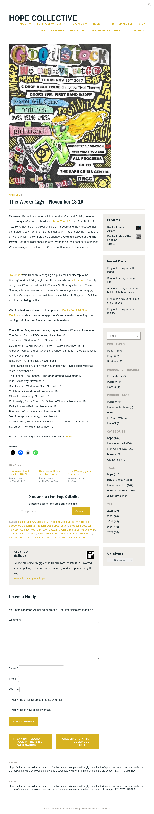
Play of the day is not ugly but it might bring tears (122, 290)
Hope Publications (49, 23)
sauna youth (67, 533)
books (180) (114, 454)
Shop (142, 23)
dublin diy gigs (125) (119, 496)
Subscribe (80, 511)
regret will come (47, 533)
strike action (84, 533)
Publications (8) (116, 376)
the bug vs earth (42, 537)
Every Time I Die (62, 221)
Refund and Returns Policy (109, 30)
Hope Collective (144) (120, 485)
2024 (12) (113, 521)
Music (97, 23)
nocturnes (37, 529)
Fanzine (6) (114, 401)
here (69, 436)
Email (13, 679)
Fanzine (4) (114, 381)
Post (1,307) (114, 350)
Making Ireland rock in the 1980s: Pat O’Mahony (29, 742)
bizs (20, 522)
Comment (16, 619)
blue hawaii (30, 522)
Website (14, 689)
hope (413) (113, 474)
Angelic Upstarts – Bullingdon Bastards (76, 742)
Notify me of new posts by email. (31, 709)
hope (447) (113, 438)
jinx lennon (15, 275)
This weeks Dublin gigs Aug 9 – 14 (50, 472)
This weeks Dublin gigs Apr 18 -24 (20, 472)
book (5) (112, 412)
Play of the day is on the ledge (121, 270)
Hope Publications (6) (120, 407)
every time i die (80, 522)
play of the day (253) (119, 479)
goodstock (16, 526)
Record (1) (113, 387)
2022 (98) (113, 532)
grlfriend (30, 526)
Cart (42, 30)
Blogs (137, 30)
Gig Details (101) (117, 459)
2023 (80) (113, 527)
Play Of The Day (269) (120, 449)
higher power (45, 526)
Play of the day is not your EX (122, 280)
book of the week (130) (121, 490)
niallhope (14, 194)
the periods (61, 537)
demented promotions (57, 522)
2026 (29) (113, 510)
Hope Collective (43, 18)
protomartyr (28, 533)
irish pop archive (121, 23)
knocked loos (77, 526)
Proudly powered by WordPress (61, 808)
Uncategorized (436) (119, 443)
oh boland (51, 529)
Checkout (57, 30)
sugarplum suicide (20, 537)
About (24, 23)
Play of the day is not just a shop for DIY (123, 300)
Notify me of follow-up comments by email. (37, 699)
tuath (84, 537)
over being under (69, 529)
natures (25, 529)
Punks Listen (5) (117, 418)
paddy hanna (88, 529)
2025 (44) (113, 516)
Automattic (104, 808)
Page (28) (113, 356)
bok (40, 522)
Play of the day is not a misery (121, 311)
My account (78, 30)
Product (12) (114, 361)
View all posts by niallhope (29, 578)
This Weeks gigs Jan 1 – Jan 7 (80, 472)
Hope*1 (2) (113, 423)
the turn (74, 537)
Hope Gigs (77, 23)
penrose (14, 533)
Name (13, 668)
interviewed (79, 280)
